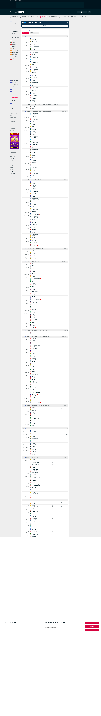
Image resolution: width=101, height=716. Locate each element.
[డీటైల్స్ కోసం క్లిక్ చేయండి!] (45, 39)
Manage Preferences (92, 630)
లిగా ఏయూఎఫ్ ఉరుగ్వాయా (13, 24)
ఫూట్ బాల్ (25, 30)
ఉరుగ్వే (32, 30)
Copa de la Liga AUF (14, 31)
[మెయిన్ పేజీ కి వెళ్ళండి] (20, 12)
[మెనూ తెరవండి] (89, 12)
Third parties (37, 629)
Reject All (92, 626)
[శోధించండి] (78, 12)
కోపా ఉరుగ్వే (13, 29)
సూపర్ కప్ (12, 33)
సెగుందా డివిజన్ (13, 27)
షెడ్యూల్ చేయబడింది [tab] (34, 32)
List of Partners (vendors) (50, 627)
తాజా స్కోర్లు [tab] (25, 32)
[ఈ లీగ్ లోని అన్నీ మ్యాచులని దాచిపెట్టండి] (67, 36)
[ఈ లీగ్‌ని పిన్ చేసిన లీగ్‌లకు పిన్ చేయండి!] (46, 36)
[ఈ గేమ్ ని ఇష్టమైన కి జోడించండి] (23, 431)
